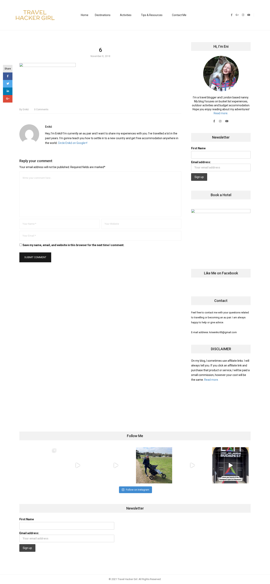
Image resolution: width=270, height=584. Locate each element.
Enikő (24, 109)
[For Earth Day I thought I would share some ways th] (116, 465)
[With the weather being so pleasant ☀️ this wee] (39, 465)
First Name (198, 148)
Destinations (102, 15)
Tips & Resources (151, 15)
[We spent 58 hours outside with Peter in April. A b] (77, 465)
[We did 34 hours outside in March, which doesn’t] (192, 465)
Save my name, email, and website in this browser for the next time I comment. (73, 245)
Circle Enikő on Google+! (72, 143)
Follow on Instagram (137, 489)
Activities (125, 15)
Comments (41, 109)
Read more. (221, 113)
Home (84, 15)
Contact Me (179, 15)
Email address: (201, 162)
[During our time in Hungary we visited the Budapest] (230, 465)
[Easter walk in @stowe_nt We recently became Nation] (154, 465)
